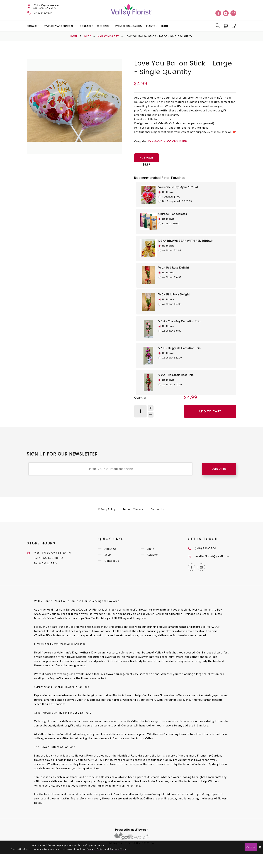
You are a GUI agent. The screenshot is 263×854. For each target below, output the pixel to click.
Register (152, 554)
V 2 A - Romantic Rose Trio (176, 374)
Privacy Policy (106, 509)
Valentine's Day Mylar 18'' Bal (178, 187)
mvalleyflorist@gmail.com (212, 556)
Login (150, 548)
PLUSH (183, 141)
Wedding (103, 26)
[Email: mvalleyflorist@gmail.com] (233, 13)
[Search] (217, 25)
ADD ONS (172, 141)
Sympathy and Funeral (59, 26)
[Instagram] (226, 13)
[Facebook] (218, 13)
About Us (110, 548)
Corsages (86, 26)
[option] (74, 106)
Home (73, 36)
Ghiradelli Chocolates (172, 213)
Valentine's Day (108, 36)
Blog (164, 26)
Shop (87, 36)
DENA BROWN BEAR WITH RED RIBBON (185, 240)
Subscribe (219, 469)
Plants (151, 26)
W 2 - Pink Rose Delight (174, 294)
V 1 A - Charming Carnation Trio (179, 321)
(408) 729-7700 (43, 13)
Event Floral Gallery (128, 26)
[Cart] (226, 26)
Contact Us (158, 509)
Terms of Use (118, 849)
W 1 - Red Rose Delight (173, 267)
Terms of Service (133, 509)
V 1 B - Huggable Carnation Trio (179, 348)
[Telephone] (29, 13)
